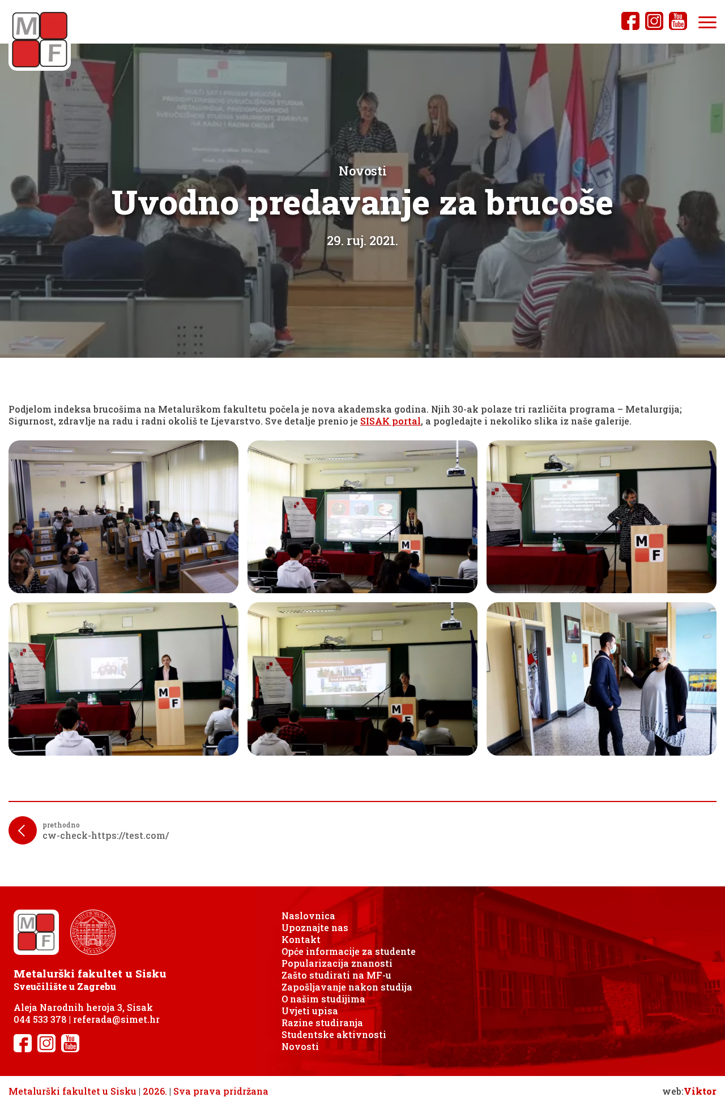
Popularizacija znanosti (337, 963)
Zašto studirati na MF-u (336, 975)
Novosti (300, 1046)
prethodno (105, 830)
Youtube (678, 21)
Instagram (654, 21)
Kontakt (301, 939)
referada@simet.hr (116, 1019)
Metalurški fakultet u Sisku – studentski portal (39, 39)
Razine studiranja (322, 1022)
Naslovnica (308, 915)
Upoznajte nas (315, 927)
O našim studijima (323, 999)
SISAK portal (390, 421)
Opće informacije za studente (349, 951)
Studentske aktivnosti (334, 1034)
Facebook (630, 21)
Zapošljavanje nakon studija (347, 987)
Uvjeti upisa (310, 1011)
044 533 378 (40, 1019)
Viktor (700, 1091)
